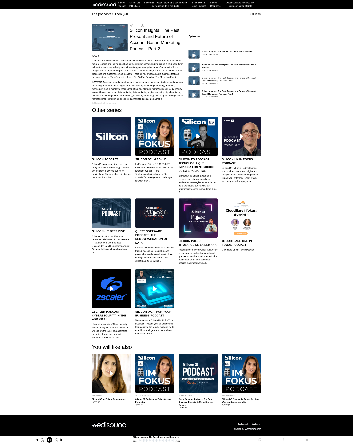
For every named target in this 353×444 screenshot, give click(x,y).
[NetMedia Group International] (109, 424)
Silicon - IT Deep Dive (215, 4)
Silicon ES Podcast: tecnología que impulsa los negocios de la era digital (165, 4)
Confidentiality (243, 424)
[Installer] (137, 25)
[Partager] (131, 25)
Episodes (256, 14)
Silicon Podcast (121, 4)
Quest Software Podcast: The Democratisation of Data (240, 4)
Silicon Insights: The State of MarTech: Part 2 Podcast (227, 51)
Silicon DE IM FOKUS (134, 4)
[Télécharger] (142, 25)
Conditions (256, 424)
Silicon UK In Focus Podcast (198, 4)
